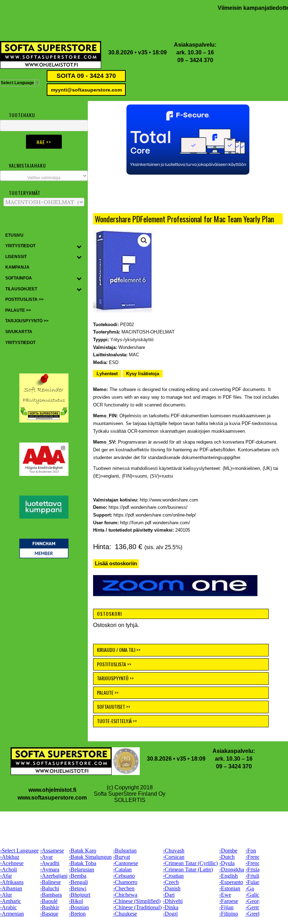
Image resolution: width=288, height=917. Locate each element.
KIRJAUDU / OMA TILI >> (118, 649)
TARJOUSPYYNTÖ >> (115, 678)
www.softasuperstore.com (52, 798)
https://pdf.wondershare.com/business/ (148, 507)
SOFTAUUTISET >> (113, 706)
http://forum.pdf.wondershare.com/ (155, 522)
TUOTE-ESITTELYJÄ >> (117, 720)
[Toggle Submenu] (79, 246)
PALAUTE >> (108, 692)
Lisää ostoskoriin (116, 563)
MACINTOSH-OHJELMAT (148, 332)
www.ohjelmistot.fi (52, 790)
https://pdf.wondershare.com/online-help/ (154, 515)
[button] (187, 139)
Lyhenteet (107, 373)
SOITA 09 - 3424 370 (86, 75)
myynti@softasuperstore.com (86, 90)
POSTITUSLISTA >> (114, 664)
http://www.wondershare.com (169, 500)
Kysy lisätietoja (142, 373)
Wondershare (131, 347)
